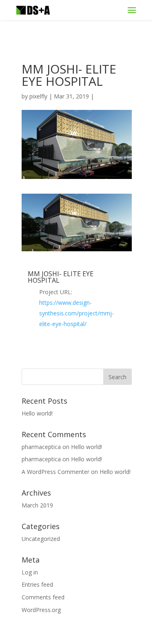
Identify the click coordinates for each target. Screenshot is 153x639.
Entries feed (37, 584)
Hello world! (37, 413)
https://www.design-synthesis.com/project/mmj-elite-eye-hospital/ (76, 313)
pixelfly (38, 96)
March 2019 (37, 505)
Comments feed (43, 597)
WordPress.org (41, 610)
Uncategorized (41, 539)
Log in (30, 572)
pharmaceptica (41, 447)
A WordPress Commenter (55, 472)
